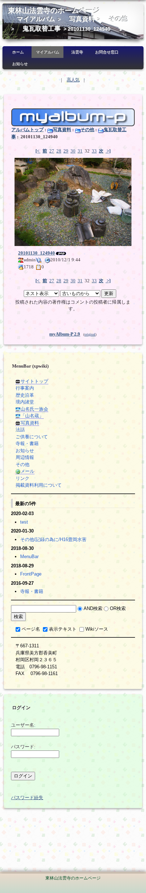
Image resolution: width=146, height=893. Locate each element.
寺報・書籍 (27, 443)
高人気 (73, 79)
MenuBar (29, 556)
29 (65, 151)
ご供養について (32, 436)
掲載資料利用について (39, 485)
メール (27, 471)
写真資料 (82, 18)
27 (51, 151)
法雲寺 (77, 52)
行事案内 (25, 388)
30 (73, 151)
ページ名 (31, 629)
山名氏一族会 (34, 409)
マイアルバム (36, 18)
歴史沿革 (25, 395)
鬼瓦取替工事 (41, 28)
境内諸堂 (25, 402)
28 (58, 151)
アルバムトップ (27, 129)
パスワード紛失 (27, 797)
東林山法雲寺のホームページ (54, 10)
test (24, 522)
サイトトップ (34, 381)
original (89, 334)
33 (94, 151)
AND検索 (93, 608)
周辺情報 (25, 457)
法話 (20, 429)
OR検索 (118, 608)
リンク (22, 478)
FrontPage (30, 574)
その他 (118, 18)
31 (80, 151)
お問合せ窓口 (106, 52)
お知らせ (20, 64)
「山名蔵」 (32, 415)
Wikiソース (96, 629)
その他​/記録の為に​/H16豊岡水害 (53, 539)
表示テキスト (63, 629)
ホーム (18, 52)
